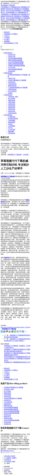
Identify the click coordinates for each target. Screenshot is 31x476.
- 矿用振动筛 (11, 116)
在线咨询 (7, 470)
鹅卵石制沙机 (8, 405)
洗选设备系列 (8, 95)
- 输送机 (10, 93)
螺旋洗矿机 (7, 416)
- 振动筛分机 (11, 82)
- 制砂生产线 (11, 78)
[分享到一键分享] (23, 331)
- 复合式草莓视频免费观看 (16, 62)
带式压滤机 (7, 422)
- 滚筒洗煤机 (11, 102)
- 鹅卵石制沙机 (12, 85)
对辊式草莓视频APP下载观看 (13, 398)
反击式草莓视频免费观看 (11, 420)
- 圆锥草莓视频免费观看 (15, 60)
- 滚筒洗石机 (11, 104)
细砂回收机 (7, 404)
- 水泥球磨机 (11, 126)
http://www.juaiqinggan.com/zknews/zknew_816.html (15, 327)
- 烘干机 (10, 127)
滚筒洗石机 (7, 396)
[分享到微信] (15, 331)
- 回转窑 (10, 124)
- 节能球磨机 (11, 120)
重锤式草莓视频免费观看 (11, 413)
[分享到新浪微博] (10, 331)
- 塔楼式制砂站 (12, 89)
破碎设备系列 (8, 53)
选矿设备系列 (8, 115)
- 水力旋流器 (11, 129)
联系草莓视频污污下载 (11, 43)
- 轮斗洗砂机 (11, 98)
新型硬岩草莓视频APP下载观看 (13, 387)
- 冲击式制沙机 (12, 84)
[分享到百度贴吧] (18, 331)
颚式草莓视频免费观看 (11, 407)
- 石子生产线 (11, 67)
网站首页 (7, 32)
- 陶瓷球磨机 (11, 122)
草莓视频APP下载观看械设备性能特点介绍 (17, 362)
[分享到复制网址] (26, 331)
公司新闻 (7, 37)
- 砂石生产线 (11, 54)
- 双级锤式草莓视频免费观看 (16, 65)
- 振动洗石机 (11, 111)
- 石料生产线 (11, 56)
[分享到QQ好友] (7, 331)
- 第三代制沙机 (12, 91)
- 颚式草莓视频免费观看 (15, 58)
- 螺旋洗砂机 (11, 100)
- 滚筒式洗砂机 (12, 113)
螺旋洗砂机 (7, 393)
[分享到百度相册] (20, 331)
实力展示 (7, 39)
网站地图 (12, 5)
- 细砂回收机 (11, 107)
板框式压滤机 (8, 418)
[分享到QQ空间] (4, 331)
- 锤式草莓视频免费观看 (15, 69)
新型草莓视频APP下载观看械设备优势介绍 (17, 356)
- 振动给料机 (11, 71)
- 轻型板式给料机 (13, 118)
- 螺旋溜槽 (11, 131)
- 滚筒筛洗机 (11, 106)
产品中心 (7, 36)
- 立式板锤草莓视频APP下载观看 (17, 87)
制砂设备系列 (8, 73)
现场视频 (7, 41)
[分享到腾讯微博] (12, 331)
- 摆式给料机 (11, 133)
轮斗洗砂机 (7, 391)
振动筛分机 (7, 400)
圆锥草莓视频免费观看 (11, 409)
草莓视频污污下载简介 (11, 34)
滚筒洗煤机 (7, 394)
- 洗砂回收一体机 (13, 96)
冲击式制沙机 (8, 402)
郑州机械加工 (5, 5)
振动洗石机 (7, 415)
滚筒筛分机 (7, 424)
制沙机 (7, 257)
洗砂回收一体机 (9, 389)
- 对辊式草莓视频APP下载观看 (17, 80)
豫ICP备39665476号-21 (7, 450)
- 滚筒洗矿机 (11, 109)
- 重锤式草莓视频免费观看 (16, 64)
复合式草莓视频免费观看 (11, 411)
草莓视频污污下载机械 (14, 154)
